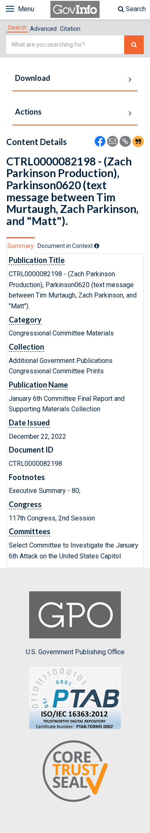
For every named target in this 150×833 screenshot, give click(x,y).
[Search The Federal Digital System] (134, 44)
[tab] (17, 27)
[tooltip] (96, 246)
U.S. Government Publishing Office (75, 652)
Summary (21, 246)
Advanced (43, 28)
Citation (70, 28)
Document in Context (66, 246)
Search (135, 9)
